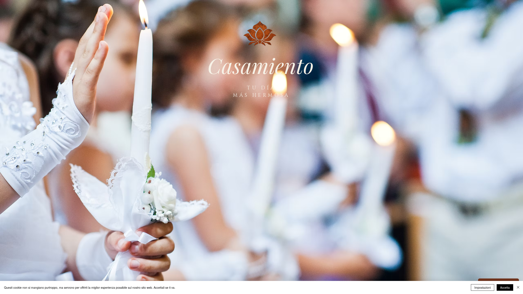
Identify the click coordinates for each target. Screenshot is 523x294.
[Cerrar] (518, 287)
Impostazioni (482, 287)
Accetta (505, 287)
